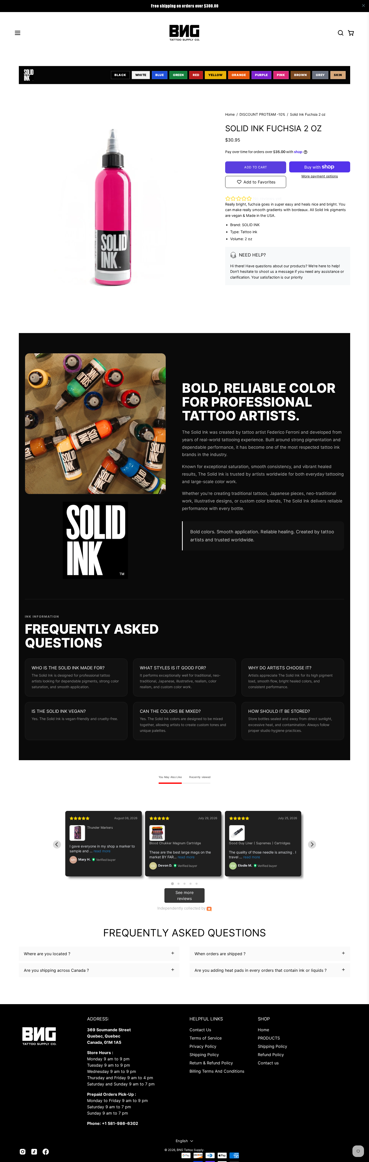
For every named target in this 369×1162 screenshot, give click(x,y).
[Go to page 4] (191, 884)
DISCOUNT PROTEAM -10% (262, 114)
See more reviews (184, 895)
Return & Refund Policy (211, 1062)
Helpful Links (206, 1018)
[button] (340, 33)
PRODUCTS (269, 1038)
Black (120, 75)
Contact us (268, 1062)
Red (196, 75)
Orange (239, 75)
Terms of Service (206, 1038)
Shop (264, 1018)
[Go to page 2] (178, 884)
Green (178, 75)
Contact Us (200, 1029)
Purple (261, 75)
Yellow (215, 75)
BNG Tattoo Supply (190, 1150)
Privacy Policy (203, 1046)
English (182, 1141)
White (141, 75)
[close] (363, 5)
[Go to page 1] (172, 883)
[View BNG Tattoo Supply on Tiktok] (34, 1151)
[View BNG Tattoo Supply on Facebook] (45, 1151)
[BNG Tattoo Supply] (184, 33)
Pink (281, 75)
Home (230, 114)
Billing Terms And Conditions (217, 1071)
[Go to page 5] (197, 884)
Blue (159, 75)
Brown (300, 75)
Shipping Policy (204, 1054)
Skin (338, 75)
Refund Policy (271, 1054)
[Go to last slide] (57, 845)
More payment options (319, 176)
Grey (320, 75)
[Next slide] (312, 845)
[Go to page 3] (184, 884)
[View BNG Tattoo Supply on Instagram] (22, 1151)
